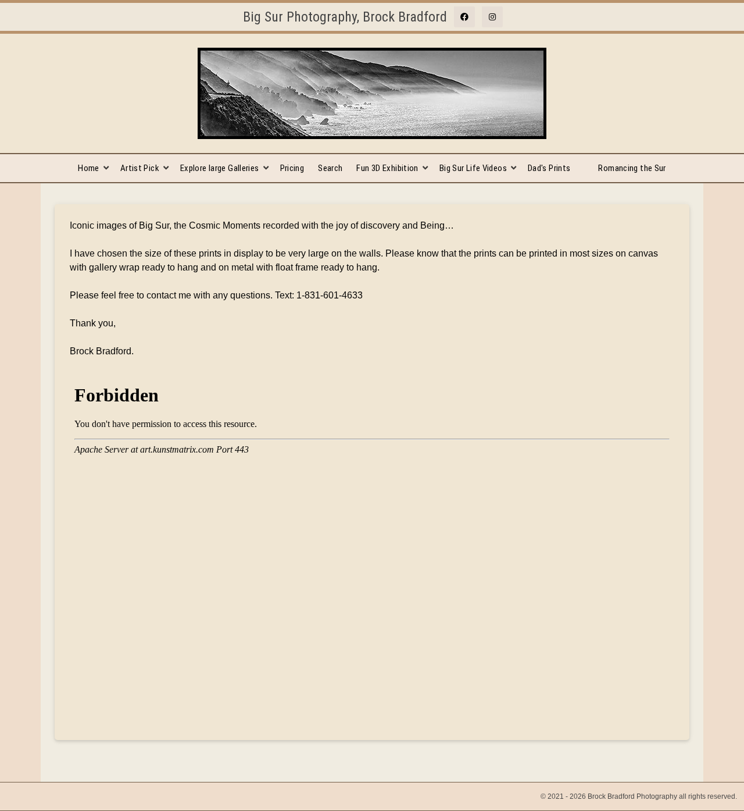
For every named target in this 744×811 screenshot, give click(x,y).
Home (88, 168)
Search (330, 168)
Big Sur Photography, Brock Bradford (345, 17)
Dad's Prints (549, 168)
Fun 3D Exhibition (387, 168)
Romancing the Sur (632, 168)
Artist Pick (139, 168)
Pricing (292, 168)
